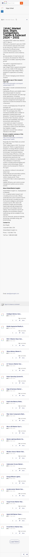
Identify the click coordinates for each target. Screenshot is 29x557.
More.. (23, 320)
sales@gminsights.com (12, 293)
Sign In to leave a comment (12, 304)
